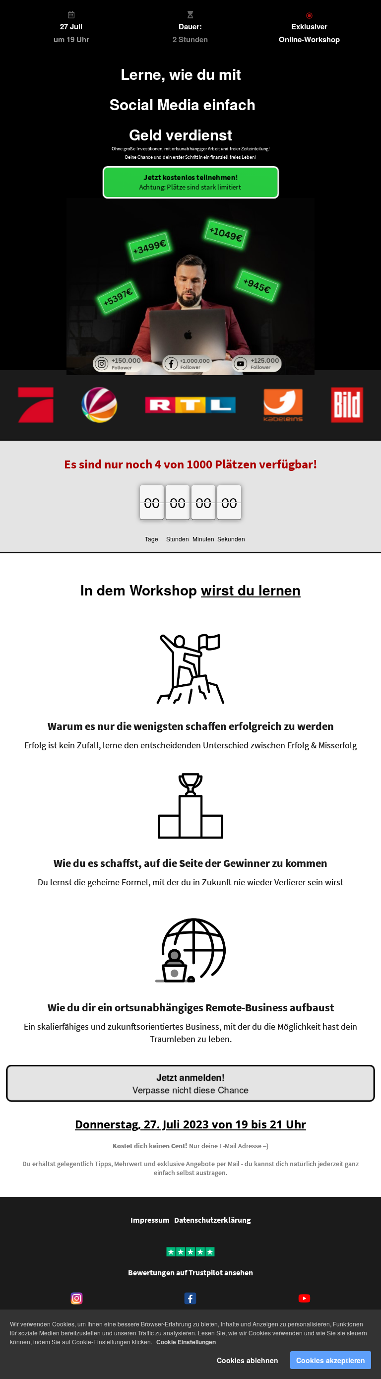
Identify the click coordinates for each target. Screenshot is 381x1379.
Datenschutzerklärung (212, 1220)
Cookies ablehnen (247, 1360)
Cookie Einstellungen (186, 1341)
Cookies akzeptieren (330, 1360)
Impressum (150, 1220)
